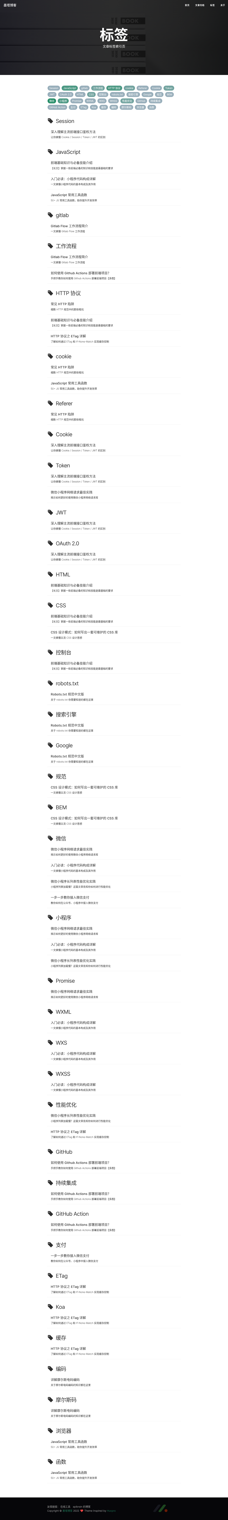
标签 (212, 5)
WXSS (113, 100)
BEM (169, 94)
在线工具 (65, 1506)
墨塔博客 (10, 5)
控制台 (103, 94)
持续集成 (155, 100)
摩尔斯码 (126, 107)
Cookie (156, 88)
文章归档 (199, 5)
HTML (80, 94)
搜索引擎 (133, 94)
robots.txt (117, 94)
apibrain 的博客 (81, 1506)
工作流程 (98, 88)
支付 (73, 107)
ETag (84, 107)
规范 (159, 94)
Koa (94, 107)
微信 (51, 100)
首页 (187, 5)
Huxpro (111, 1510)
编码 (113, 107)
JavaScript (69, 88)
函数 (151, 107)
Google (147, 94)
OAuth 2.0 (66, 94)
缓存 (103, 107)
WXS (102, 100)
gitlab (84, 88)
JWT (52, 94)
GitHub (141, 100)
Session (53, 88)
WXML (90, 100)
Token (168, 88)
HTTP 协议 (114, 88)
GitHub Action (57, 107)
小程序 (63, 100)
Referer (142, 88)
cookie (129, 88)
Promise (76, 100)
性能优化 (127, 100)
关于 (223, 5)
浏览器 (140, 107)
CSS (91, 94)
